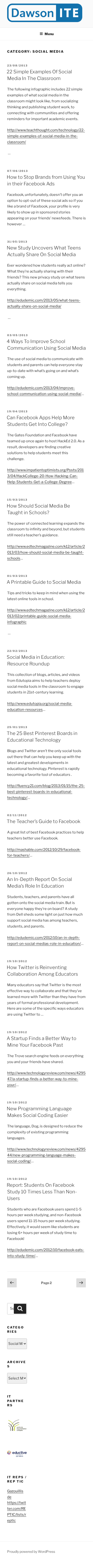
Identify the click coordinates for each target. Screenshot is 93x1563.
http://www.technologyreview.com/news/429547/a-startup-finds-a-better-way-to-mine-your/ (46, 1079)
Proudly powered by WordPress (31, 1551)
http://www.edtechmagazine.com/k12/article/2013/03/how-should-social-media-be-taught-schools (46, 552)
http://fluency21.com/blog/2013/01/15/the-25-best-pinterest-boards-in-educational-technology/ (46, 792)
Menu (49, 34)
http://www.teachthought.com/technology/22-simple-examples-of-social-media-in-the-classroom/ (46, 136)
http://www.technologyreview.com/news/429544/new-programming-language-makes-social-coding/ (46, 1155)
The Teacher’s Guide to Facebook (43, 821)
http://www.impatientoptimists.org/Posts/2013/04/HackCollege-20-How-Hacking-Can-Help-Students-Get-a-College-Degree (45, 476)
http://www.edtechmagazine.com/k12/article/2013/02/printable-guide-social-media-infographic (46, 616)
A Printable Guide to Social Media (44, 582)
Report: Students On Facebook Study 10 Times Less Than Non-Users (42, 1191)
